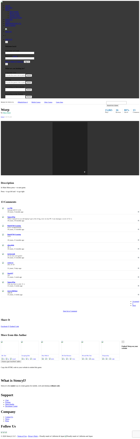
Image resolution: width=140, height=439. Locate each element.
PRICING (8, 8)
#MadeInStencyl (23, 102)
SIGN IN (8, 32)
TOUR (7, 6)
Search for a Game (112, 105)
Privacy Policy (33, 436)
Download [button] (13, 389)
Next (134, 305)
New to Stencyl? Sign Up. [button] (14, 62)
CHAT (7, 22)
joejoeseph (11, 254)
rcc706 (9, 208)
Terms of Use (22, 436)
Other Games (48, 102)
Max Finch (7, 113)
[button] (70, 148)
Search (29, 75)
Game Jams (59, 102)
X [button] (8, 326)
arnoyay (10, 263)
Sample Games (15, 16)
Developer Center (16, 18)
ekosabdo (10, 245)
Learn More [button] (5, 389)
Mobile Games (36, 102)
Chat (7, 400)
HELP (7, 10)
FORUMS (9, 20)
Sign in (2, 116)
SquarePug (11, 217)
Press (7, 421)
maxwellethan (12, 291)
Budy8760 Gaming (14, 226)
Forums (7, 402)
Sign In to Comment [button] (70, 311)
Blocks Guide (14, 14)
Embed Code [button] (14, 326)
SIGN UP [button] (8, 39)
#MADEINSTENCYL (13, 23)
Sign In (27, 62)
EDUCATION (10, 25)
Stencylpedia (14, 12)
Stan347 (10, 273)
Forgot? (15, 56)
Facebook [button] (4, 326)
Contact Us (9, 417)
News (7, 419)
